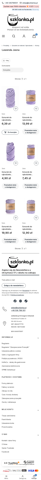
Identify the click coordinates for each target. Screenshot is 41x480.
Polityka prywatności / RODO (12, 358)
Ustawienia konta (8, 423)
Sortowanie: (6, 66)
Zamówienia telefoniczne (11, 366)
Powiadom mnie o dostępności (31, 131)
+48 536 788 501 (18, 310)
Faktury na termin (8, 387)
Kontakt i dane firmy (9, 440)
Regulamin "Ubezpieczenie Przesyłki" (15, 347)
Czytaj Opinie (36, 6)
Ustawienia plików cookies (11, 351)
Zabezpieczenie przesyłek (11, 398)
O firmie (4, 444)
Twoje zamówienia (8, 416)
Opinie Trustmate (8, 448)
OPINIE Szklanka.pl (8, 370)
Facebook (5, 452)
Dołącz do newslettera (13, 285)
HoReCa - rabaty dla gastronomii (13, 362)
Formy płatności (7, 383)
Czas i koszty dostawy (10, 395)
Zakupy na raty (7, 391)
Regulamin (26, 290)
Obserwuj (35, 9)
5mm (3, 114)
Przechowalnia (7, 427)
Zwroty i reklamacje (9, 402)
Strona (17, 79)
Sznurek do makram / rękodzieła (22, 45)
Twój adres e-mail (8, 280)
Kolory (37, 45)
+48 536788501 (11, 3)
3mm (24, 114)
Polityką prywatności (17, 295)
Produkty (6, 45)
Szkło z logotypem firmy (10, 355)
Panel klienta (6, 419)
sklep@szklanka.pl (30, 3)
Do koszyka (12, 132)
